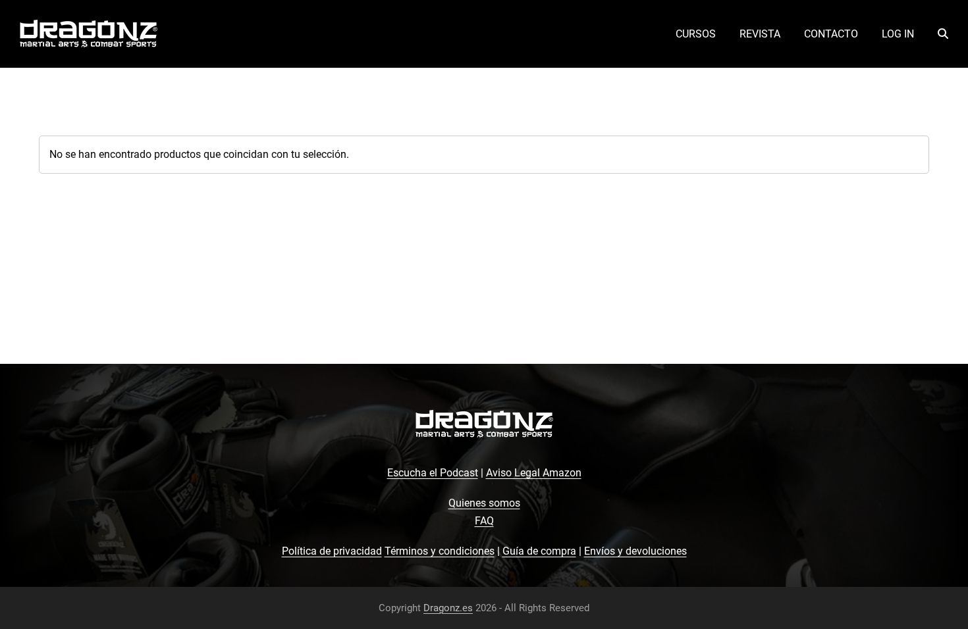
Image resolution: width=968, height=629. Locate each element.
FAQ (484, 521)
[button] (943, 34)
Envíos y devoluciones (635, 551)
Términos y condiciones (440, 551)
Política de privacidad (332, 551)
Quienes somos (484, 503)
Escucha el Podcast (432, 472)
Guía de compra (539, 551)
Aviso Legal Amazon (533, 472)
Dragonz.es (448, 608)
